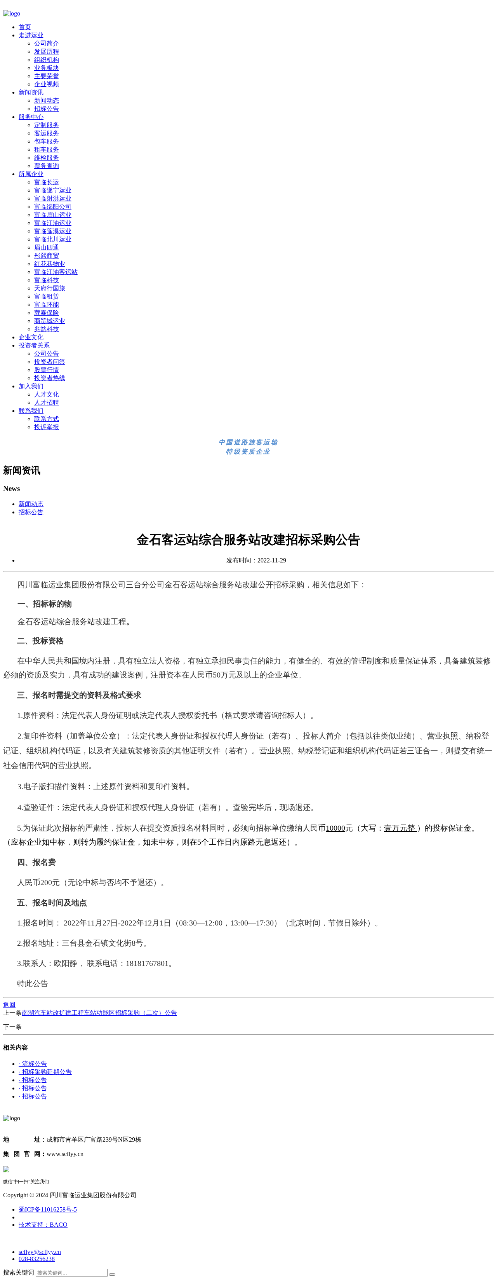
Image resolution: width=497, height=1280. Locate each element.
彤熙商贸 (46, 255)
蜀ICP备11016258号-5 (48, 1209)
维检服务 (46, 157)
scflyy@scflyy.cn (40, 1252)
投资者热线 (49, 378)
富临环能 (46, 304)
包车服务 (46, 141)
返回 (9, 1004)
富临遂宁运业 (52, 190)
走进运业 (31, 35)
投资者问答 (49, 361)
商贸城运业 (49, 321)
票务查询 (46, 165)
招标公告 (46, 108)
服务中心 (31, 117)
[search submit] (112, 1274)
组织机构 (46, 59)
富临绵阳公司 (52, 206)
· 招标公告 (33, 1080)
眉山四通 (46, 247)
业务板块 (46, 68)
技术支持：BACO (43, 1224)
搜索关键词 (18, 1272)
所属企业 (31, 174)
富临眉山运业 (52, 214)
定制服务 (46, 125)
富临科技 (46, 280)
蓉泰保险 (46, 312)
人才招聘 (46, 402)
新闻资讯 (31, 92)
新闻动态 (46, 100)
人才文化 (46, 394)
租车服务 (46, 149)
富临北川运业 (52, 239)
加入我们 (31, 386)
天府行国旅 (49, 288)
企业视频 (46, 84)
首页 (25, 27)
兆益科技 (46, 329)
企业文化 (31, 337)
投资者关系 (34, 345)
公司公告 (46, 353)
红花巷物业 (49, 263)
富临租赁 (46, 296)
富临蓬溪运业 (52, 231)
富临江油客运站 (56, 272)
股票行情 (46, 370)
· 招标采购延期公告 (45, 1072)
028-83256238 (37, 1259)
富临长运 (46, 182)
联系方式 (46, 419)
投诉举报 (46, 427)
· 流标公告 (33, 1063)
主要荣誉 (46, 76)
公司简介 (46, 43)
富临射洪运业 (52, 198)
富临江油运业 (52, 223)
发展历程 (46, 51)
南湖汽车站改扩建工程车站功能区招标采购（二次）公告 (99, 1012)
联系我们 (31, 410)
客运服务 (46, 133)
